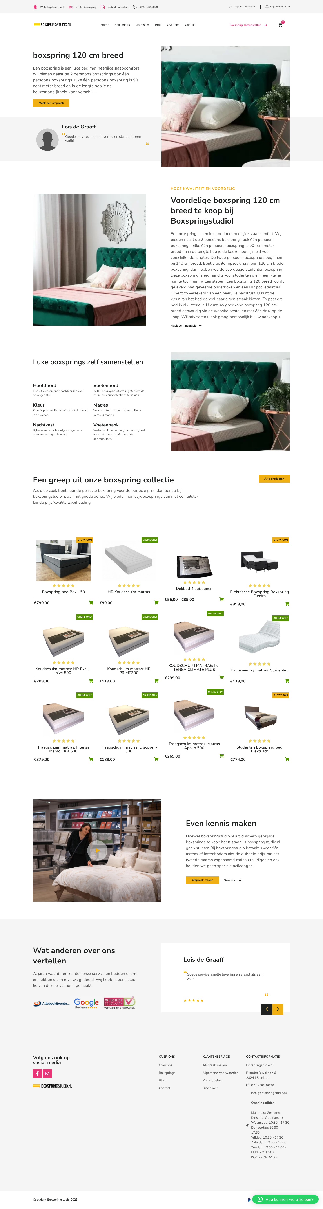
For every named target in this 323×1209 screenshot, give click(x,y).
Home (105, 25)
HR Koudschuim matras (129, 591)
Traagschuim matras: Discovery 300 (129, 749)
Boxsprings (122, 25)
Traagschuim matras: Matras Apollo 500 (194, 745)
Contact (190, 25)
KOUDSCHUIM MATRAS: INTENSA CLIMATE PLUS (194, 667)
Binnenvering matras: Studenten (260, 670)
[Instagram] (47, 1073)
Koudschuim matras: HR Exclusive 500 (63, 670)
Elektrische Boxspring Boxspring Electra (259, 593)
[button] (266, 1009)
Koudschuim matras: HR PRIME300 (129, 670)
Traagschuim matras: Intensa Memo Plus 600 (63, 749)
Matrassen (142, 25)
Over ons (173, 25)
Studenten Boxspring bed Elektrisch (259, 749)
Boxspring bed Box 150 (63, 591)
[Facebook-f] (37, 1073)
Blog (158, 25)
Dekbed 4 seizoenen (194, 588)
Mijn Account (278, 6)
